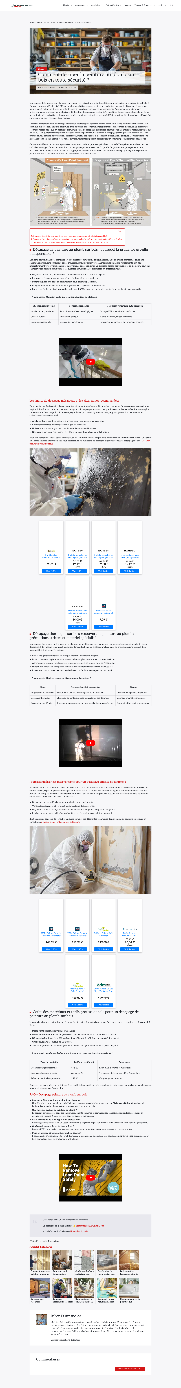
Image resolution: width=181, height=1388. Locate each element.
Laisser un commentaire (130, 1369)
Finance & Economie (143, 5)
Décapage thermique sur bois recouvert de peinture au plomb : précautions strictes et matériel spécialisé (77, 239)
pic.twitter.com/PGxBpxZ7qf (90, 1226)
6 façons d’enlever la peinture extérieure (60, 822)
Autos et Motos (112, 5)
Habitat (66, 5)
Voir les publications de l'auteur (65, 1340)
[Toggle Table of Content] (119, 232)
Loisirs (160, 5)
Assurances (80, 5)
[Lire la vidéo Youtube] (90, 361)
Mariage (128, 5)
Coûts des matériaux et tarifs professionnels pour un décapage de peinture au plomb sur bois (72, 242)
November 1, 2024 (79, 1231)
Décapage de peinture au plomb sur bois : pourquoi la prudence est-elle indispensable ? (70, 236)
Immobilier (95, 5)
